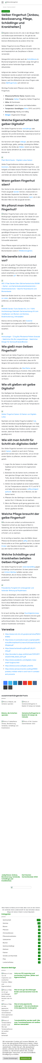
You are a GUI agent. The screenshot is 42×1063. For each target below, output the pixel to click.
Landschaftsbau (8, 962)
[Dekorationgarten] (11, 2)
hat (35, 421)
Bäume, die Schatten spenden (9, 714)
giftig (25, 541)
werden (16, 192)
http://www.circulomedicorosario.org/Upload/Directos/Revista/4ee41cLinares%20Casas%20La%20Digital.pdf (22, 642)
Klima (26, 108)
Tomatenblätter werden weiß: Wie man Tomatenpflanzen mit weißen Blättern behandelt (27, 1022)
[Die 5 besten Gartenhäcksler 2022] (31, 796)
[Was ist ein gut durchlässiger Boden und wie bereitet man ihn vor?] (7, 995)
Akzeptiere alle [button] (25, 1058)
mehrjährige (26, 129)
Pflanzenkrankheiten (9, 936)
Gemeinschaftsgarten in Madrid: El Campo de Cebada (31, 715)
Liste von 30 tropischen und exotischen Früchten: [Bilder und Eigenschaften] (26, 975)
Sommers (5, 167)
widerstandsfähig (29, 567)
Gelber (16, 99)
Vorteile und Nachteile (10, 956)
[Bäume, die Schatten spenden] (11, 706)
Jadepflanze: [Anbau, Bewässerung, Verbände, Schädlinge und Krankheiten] (11, 878)
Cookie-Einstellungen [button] (10, 1058)
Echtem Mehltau (10, 572)
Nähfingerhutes (11, 83)
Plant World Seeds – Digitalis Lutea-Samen (17, 160)
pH (15, 276)
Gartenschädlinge (8, 946)
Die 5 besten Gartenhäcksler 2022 (30, 876)
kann (31, 197)
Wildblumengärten (25, 251)
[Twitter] (10, 683)
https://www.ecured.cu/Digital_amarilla (19, 666)
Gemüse (5, 923)
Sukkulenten (7, 939)
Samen (8, 451)
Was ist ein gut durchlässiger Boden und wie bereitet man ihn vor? (26, 992)
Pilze (4, 959)
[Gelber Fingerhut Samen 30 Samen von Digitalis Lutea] (2, 412)
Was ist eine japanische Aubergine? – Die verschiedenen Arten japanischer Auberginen (26, 1006)
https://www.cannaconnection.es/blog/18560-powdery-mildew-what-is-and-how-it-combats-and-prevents (22, 671)
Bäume (5, 926)
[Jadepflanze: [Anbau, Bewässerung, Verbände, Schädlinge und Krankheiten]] (11, 796)
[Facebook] (5, 683)
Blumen (5, 943)
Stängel (23, 142)
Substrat (29, 321)
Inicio (4, 7)
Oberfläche (26, 368)
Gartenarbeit (11, 7)
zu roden (5, 298)
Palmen (5, 952)
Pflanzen (5, 930)
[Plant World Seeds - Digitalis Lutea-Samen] (2, 157)
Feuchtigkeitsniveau (32, 613)
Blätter (21, 147)
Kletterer (5, 949)
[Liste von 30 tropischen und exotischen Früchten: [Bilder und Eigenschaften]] (7, 979)
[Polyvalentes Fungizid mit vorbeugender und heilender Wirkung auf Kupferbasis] (2, 585)
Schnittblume (32, 59)
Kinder (4, 546)
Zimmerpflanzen (8, 933)
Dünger (7, 115)
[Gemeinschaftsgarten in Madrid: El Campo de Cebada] (31, 706)
